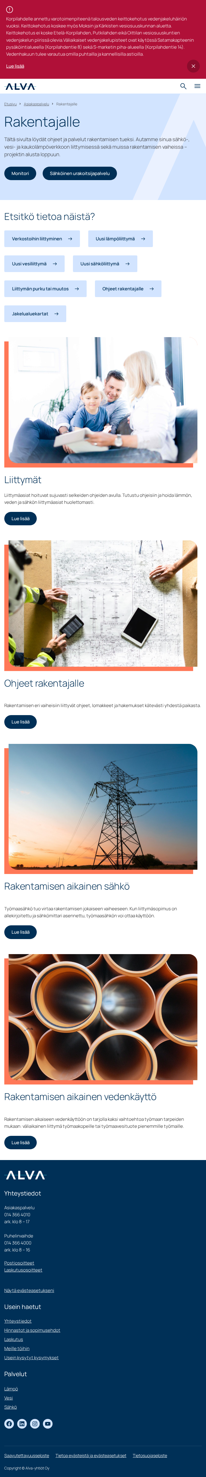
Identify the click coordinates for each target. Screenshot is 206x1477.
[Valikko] (197, 86)
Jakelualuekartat (30, 314)
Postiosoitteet (19, 1263)
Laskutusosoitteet (23, 1270)
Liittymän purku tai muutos (40, 289)
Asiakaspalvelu (36, 103)
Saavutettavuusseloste (26, 1455)
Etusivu (10, 103)
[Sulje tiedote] (193, 66)
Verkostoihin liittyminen (37, 239)
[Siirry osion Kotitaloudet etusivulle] (20, 86)
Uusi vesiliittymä (29, 264)
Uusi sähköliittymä (99, 264)
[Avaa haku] (184, 86)
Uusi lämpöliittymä (115, 239)
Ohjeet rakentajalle (123, 289)
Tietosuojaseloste (150, 1455)
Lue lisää (15, 66)
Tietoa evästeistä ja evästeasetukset (91, 1455)
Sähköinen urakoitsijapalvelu (80, 173)
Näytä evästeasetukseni (29, 1290)
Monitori (20, 173)
